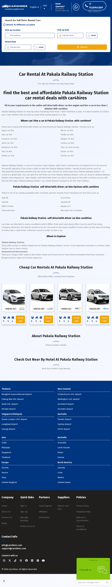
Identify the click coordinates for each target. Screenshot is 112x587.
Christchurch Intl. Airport (70, 394)
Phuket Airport (9, 409)
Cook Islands (64, 447)
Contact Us (7, 517)
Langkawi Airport (10, 424)
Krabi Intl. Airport (10, 404)
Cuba (60, 472)
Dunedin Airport (65, 409)
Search (83, 47)
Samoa (61, 457)
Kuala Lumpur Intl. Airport (14, 419)
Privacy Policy (82, 506)
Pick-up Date (63, 30)
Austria (5, 467)
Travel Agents (45, 506)
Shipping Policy (83, 511)
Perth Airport (64, 429)
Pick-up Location (12, 30)
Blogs (4, 523)
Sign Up (24, 511)
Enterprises (44, 517)
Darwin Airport (64, 419)
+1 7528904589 (96, 5)
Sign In (23, 506)
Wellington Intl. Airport (69, 399)
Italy (4, 477)
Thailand (6, 457)
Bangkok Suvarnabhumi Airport (17, 394)
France (5, 472)
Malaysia (6, 447)
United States (64, 482)
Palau (60, 452)
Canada (61, 467)
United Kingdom (9, 482)
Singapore (6, 452)
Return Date (10, 42)
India (4, 442)
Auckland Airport (66, 404)
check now (20, 319)
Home (4, 506)
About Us (6, 511)
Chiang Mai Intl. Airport (13, 399)
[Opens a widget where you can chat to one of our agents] (93, 571)
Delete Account (27, 526)
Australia (62, 442)
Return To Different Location (20, 25)
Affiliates (43, 511)
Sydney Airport (64, 424)
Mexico (61, 477)
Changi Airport (8, 429)
